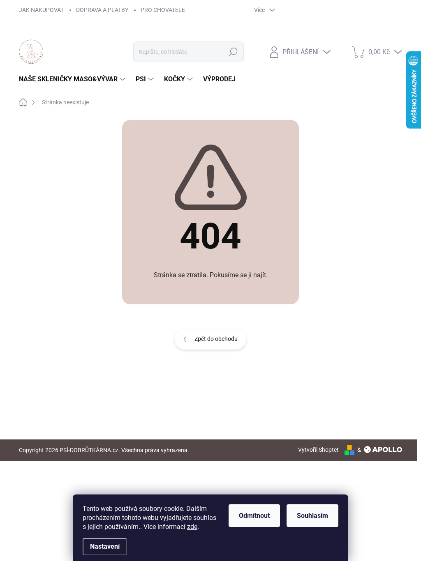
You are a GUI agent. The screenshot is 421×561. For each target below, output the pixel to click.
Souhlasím (312, 516)
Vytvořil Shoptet (318, 449)
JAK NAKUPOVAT (41, 10)
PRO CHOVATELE (163, 10)
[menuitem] (73, 79)
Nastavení (105, 546)
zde (192, 527)
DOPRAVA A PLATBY (102, 10)
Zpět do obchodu (216, 339)
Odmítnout (254, 516)
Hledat (232, 51)
